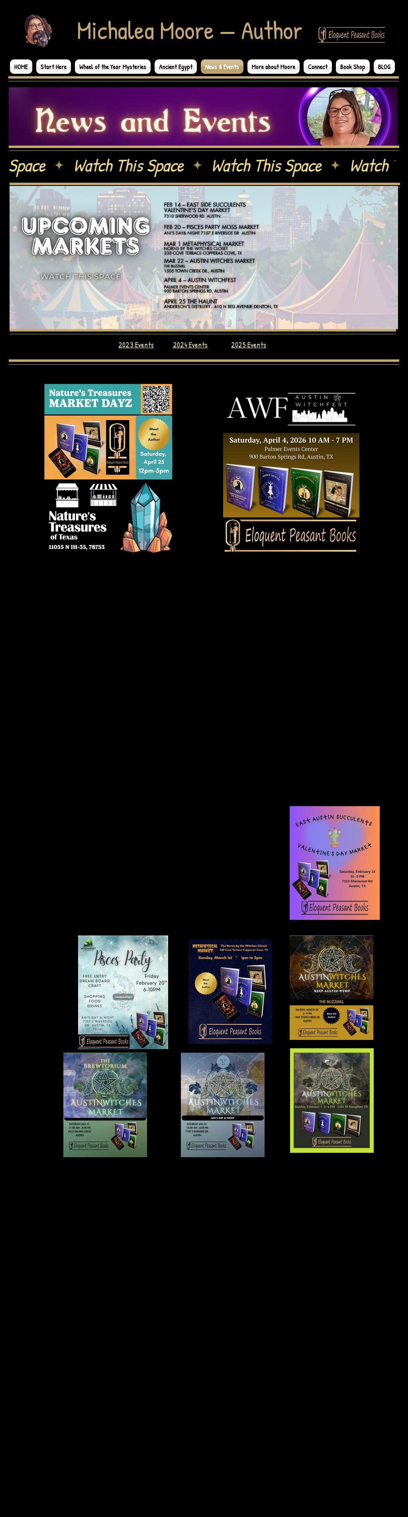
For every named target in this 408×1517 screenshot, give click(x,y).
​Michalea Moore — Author (189, 30)
